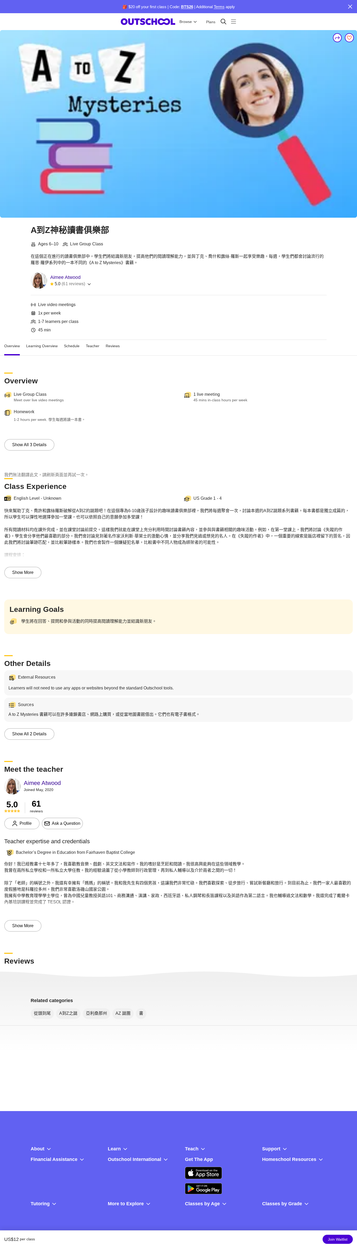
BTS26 (187, 6)
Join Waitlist (337, 1239)
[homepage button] (148, 21)
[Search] (223, 21)
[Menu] (233, 21)
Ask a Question (66, 823)
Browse (185, 22)
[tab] (12, 346)
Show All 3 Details (29, 444)
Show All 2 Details (29, 734)
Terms (219, 6)
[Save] (349, 37)
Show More (23, 572)
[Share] (337, 37)
